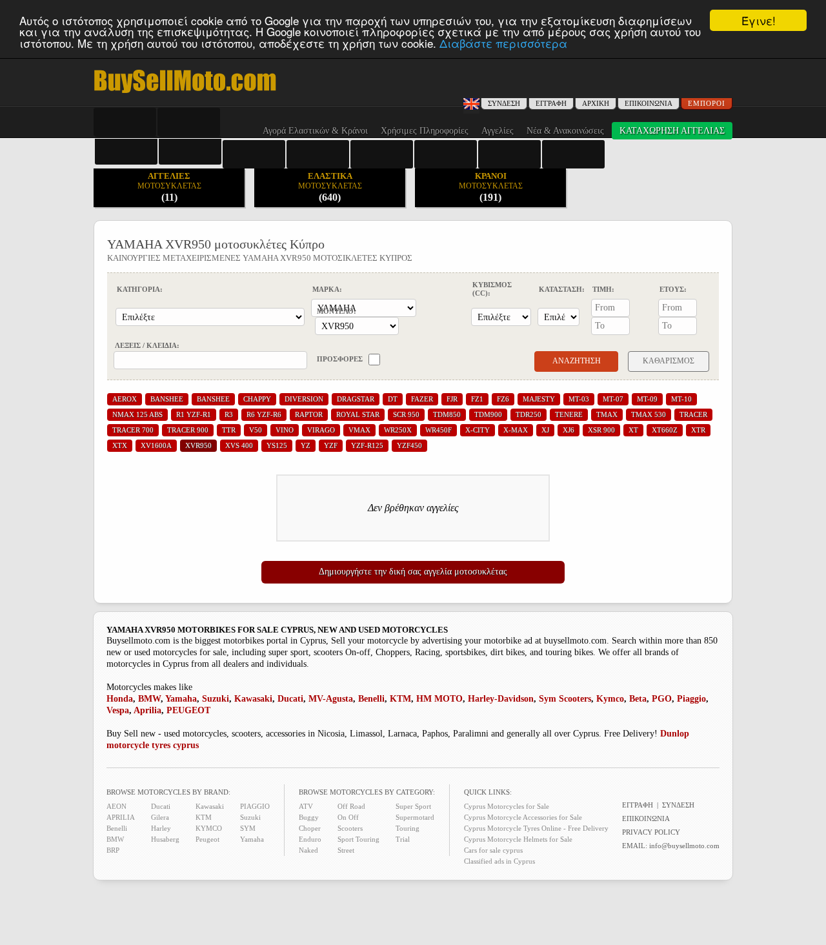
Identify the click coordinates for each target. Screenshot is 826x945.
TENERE (569, 414)
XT (633, 430)
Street (345, 850)
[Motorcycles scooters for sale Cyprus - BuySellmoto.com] (185, 92)
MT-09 (647, 399)
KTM (400, 699)
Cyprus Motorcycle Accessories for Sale (523, 817)
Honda (119, 699)
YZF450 (409, 445)
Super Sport (413, 806)
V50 (255, 430)
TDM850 (447, 414)
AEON (116, 806)
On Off (348, 817)
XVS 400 (239, 445)
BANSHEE (166, 399)
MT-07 (613, 399)
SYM (248, 828)
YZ (305, 445)
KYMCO (209, 828)
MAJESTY (539, 399)
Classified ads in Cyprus (499, 861)
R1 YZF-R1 (193, 414)
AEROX (124, 399)
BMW (149, 699)
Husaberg (165, 839)
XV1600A (156, 445)
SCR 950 (406, 414)
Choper (310, 828)
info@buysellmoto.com (684, 845)
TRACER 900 (187, 430)
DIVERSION (304, 399)
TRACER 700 (133, 430)
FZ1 (477, 399)
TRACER (693, 414)
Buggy (309, 817)
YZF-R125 (367, 445)
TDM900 (488, 414)
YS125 (277, 445)
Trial (403, 839)
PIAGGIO (255, 806)
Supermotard (415, 817)
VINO (285, 430)
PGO (662, 699)
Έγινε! (758, 20)
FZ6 (503, 399)
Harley (161, 828)
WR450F (438, 430)
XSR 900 (601, 430)
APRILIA (120, 817)
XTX (119, 445)
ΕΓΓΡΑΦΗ (551, 103)
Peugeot (207, 839)
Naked (308, 850)
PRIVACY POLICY (651, 832)
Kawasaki (253, 699)
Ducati (290, 699)
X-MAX (515, 430)
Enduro (310, 839)
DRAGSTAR (355, 399)
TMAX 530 (648, 414)
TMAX (607, 414)
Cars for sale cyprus (493, 850)
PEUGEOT (188, 710)
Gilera (160, 817)
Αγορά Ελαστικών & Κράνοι (315, 131)
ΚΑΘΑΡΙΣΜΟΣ (668, 360)
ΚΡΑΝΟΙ (491, 187)
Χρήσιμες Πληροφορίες (424, 131)
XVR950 (198, 445)
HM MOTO (439, 699)
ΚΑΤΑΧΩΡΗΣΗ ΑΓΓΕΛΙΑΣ (672, 131)
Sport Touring (358, 839)
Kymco (610, 699)
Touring (407, 828)
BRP (112, 850)
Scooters (350, 828)
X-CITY (477, 430)
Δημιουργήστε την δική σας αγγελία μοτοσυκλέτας (413, 571)
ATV (306, 806)
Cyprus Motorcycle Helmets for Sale (518, 839)
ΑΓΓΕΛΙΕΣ (169, 187)
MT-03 (579, 399)
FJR (452, 399)
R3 (229, 414)
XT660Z (665, 430)
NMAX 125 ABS (137, 414)
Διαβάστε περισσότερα (503, 43)
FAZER (422, 399)
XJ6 (568, 430)
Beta (638, 699)
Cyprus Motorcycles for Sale (506, 806)
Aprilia (147, 710)
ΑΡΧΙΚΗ (595, 103)
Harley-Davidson (501, 699)
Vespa (117, 710)
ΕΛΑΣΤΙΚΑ (330, 187)
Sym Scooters (565, 699)
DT (393, 399)
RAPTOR (309, 414)
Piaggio (691, 699)
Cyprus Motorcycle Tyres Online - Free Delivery (536, 828)
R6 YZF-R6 (264, 414)
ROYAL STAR (357, 414)
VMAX (359, 430)
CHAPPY (257, 399)
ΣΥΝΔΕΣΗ (678, 805)
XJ (545, 430)
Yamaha (181, 699)
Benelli (371, 699)
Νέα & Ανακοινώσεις (565, 131)
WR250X (398, 430)
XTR (698, 430)
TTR (229, 430)
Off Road (351, 806)
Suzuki (215, 699)
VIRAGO (321, 430)
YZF (330, 445)
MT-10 (681, 399)
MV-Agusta (330, 699)
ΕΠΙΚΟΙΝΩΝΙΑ (648, 103)
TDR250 (528, 414)
